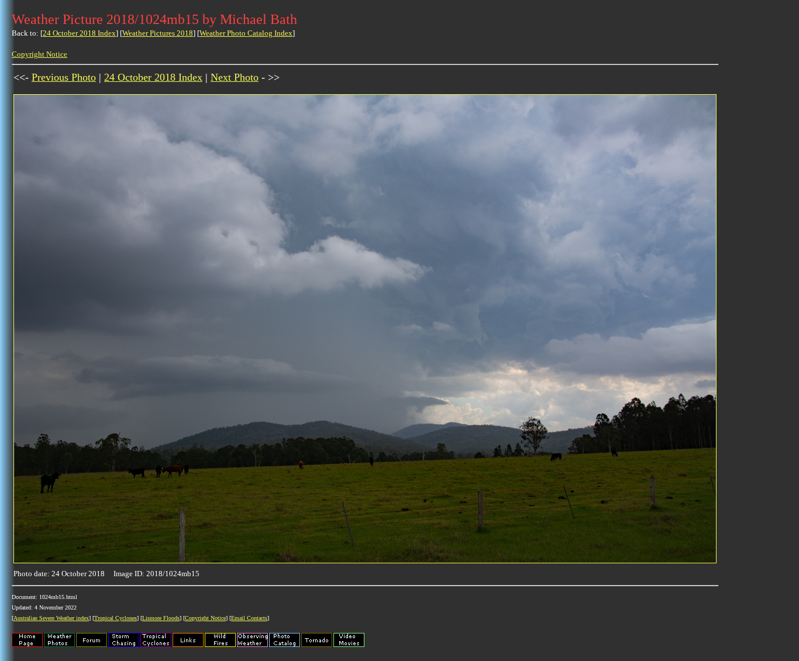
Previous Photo (64, 77)
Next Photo (235, 77)
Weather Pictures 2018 (157, 33)
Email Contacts (249, 618)
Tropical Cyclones (115, 618)
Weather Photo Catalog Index (245, 33)
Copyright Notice (39, 54)
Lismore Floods (161, 618)
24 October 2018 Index (79, 33)
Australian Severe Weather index (51, 618)
